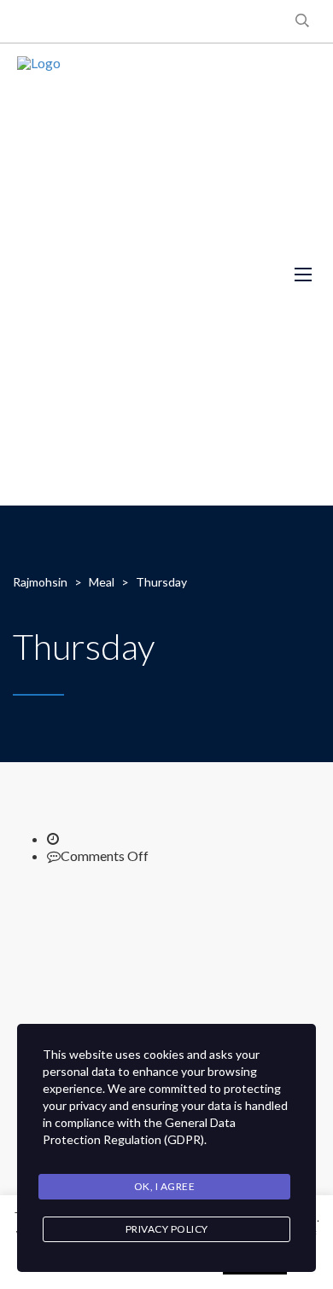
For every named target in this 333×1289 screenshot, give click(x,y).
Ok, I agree (165, 1186)
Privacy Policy (167, 1229)
